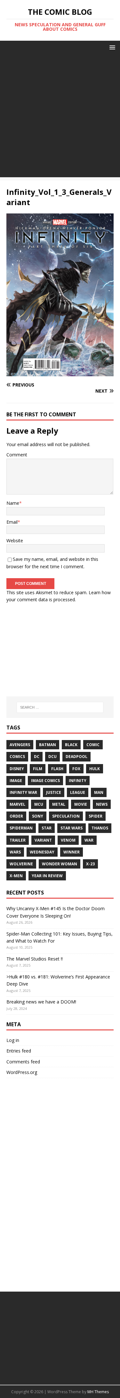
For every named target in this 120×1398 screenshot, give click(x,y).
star (47, 828)
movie (80, 804)
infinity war (23, 792)
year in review (47, 875)
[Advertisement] (60, 117)
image (16, 780)
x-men (16, 875)
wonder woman (59, 864)
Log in (12, 1040)
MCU (38, 804)
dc (36, 756)
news (102, 804)
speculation (66, 816)
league (77, 792)
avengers (20, 744)
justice (53, 792)
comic (93, 744)
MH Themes (98, 1391)
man (98, 792)
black (71, 744)
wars (15, 852)
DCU (52, 756)
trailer (18, 840)
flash (57, 768)
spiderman (21, 828)
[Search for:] (60, 707)
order (16, 816)
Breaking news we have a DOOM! (41, 1002)
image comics (45, 780)
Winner (71, 852)
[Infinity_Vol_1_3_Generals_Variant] (60, 373)
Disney (17, 768)
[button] (111, 47)
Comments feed (23, 1062)
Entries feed (18, 1051)
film (37, 768)
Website (14, 540)
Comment (16, 455)
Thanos (100, 828)
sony (37, 816)
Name (12, 503)
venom (68, 840)
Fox (76, 768)
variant (43, 840)
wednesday (42, 852)
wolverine (21, 864)
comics (17, 756)
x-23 (90, 864)
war (88, 840)
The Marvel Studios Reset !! (34, 959)
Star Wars (71, 828)
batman (47, 744)
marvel (17, 804)
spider (95, 816)
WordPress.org (21, 1072)
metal (58, 804)
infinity (77, 780)
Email (12, 522)
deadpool (76, 756)
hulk (94, 768)
